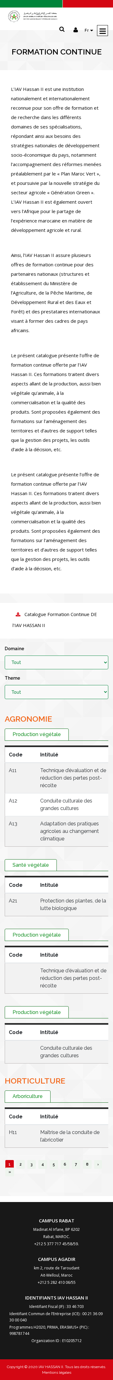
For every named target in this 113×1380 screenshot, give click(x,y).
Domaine (14, 648)
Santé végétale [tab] (31, 865)
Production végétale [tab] (37, 734)
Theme (12, 678)
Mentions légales (56, 1372)
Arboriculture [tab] (28, 1096)
